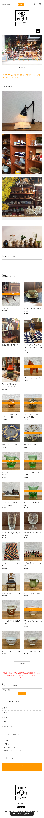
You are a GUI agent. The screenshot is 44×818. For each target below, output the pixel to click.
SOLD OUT (8, 727)
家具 (5, 709)
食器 (5, 713)
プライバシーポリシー (11, 748)
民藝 (5, 722)
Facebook (22, 770)
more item (22, 664)
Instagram (22, 765)
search (20, 4)
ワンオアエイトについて (12, 741)
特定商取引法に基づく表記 (13, 751)
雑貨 (5, 718)
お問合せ (7, 745)
